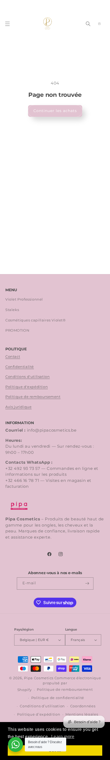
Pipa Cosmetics (38, 678)
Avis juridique (18, 407)
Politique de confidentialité (57, 698)
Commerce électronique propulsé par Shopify (59, 684)
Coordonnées (83, 706)
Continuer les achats (55, 110)
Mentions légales (81, 714)
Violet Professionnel (24, 299)
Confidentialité (19, 367)
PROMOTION (17, 330)
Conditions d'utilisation (27, 377)
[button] (7, 23)
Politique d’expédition (38, 714)
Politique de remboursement (33, 397)
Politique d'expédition (26, 387)
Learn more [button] (62, 736)
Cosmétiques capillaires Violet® (35, 320)
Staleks (12, 310)
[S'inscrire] (87, 583)
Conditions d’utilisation (42, 706)
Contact (12, 357)
